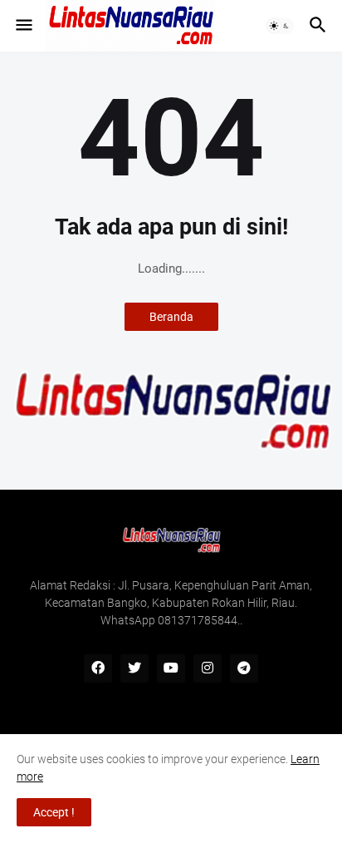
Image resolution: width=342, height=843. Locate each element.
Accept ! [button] (54, 812)
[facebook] (98, 668)
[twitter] (134, 668)
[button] (23, 26)
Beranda (171, 316)
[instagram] (207, 668)
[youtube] (171, 668)
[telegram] (244, 668)
